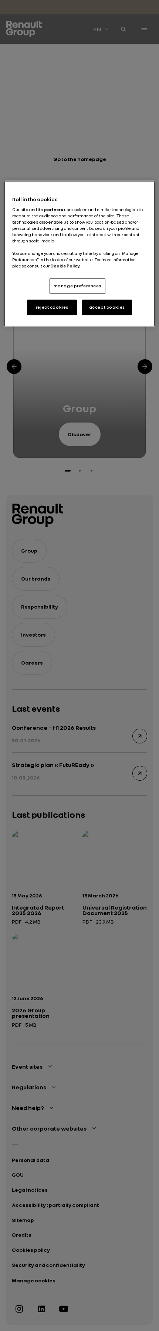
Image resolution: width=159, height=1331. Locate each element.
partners (54, 209)
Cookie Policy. (65, 266)
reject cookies (52, 307)
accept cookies (107, 307)
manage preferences (77, 285)
